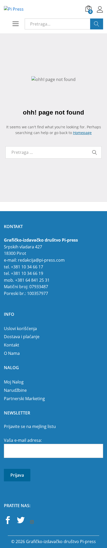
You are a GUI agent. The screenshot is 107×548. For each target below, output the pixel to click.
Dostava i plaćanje (21, 336)
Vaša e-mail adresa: (23, 440)
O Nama (12, 353)
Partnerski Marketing (24, 398)
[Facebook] (7, 521)
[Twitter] (20, 521)
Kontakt (11, 345)
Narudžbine (15, 390)
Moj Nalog (14, 382)
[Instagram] (32, 522)
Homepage (82, 132)
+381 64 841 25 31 (32, 280)
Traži (96, 23)
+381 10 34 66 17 (27, 267)
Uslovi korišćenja (20, 328)
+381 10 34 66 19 (27, 273)
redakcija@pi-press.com (41, 260)
